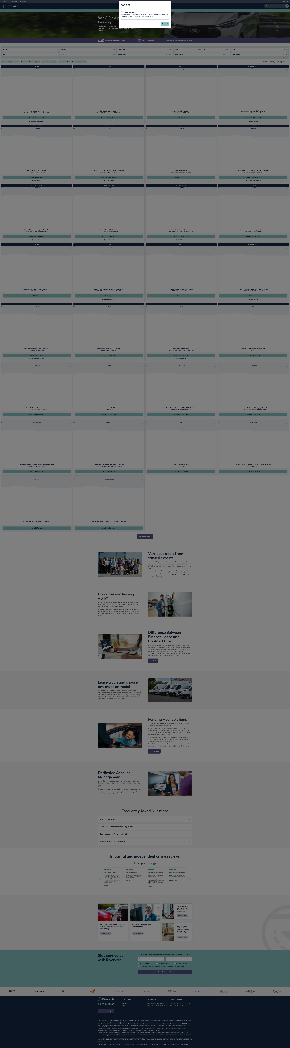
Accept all (165, 24)
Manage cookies (126, 24)
